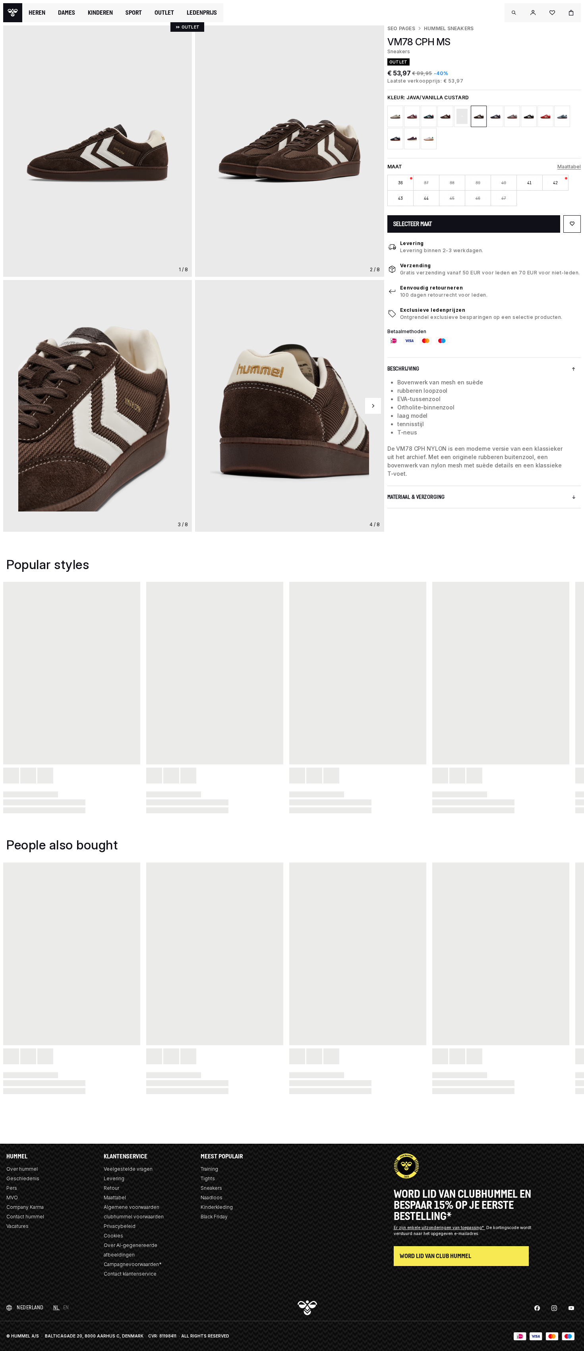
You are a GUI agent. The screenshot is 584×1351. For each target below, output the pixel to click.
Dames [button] (66, 13)
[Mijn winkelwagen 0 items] (571, 12)
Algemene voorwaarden (131, 1207)
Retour (111, 1188)
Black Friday (214, 1217)
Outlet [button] (164, 13)
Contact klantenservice (130, 1274)
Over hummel (22, 1169)
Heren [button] (37, 13)
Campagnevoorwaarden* (133, 1264)
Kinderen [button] (100, 13)
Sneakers (211, 1188)
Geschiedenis (22, 1178)
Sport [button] (134, 13)
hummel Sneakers (449, 28)
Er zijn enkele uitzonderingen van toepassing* (439, 1227)
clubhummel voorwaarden (134, 1217)
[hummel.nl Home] (12, 12)
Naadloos (211, 1197)
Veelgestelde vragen (128, 1169)
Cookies (113, 1236)
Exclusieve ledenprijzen (433, 310)
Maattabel (569, 167)
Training (209, 1169)
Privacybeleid (119, 1226)
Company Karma (25, 1207)
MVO (12, 1197)
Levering (412, 243)
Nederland (30, 1307)
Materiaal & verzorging (416, 497)
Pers (11, 1188)
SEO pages (401, 28)
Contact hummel (25, 1217)
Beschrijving (403, 369)
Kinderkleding (217, 1207)
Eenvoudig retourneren (431, 288)
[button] (514, 12)
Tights (208, 1178)
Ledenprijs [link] (202, 12)
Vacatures (17, 1226)
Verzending (415, 265)
